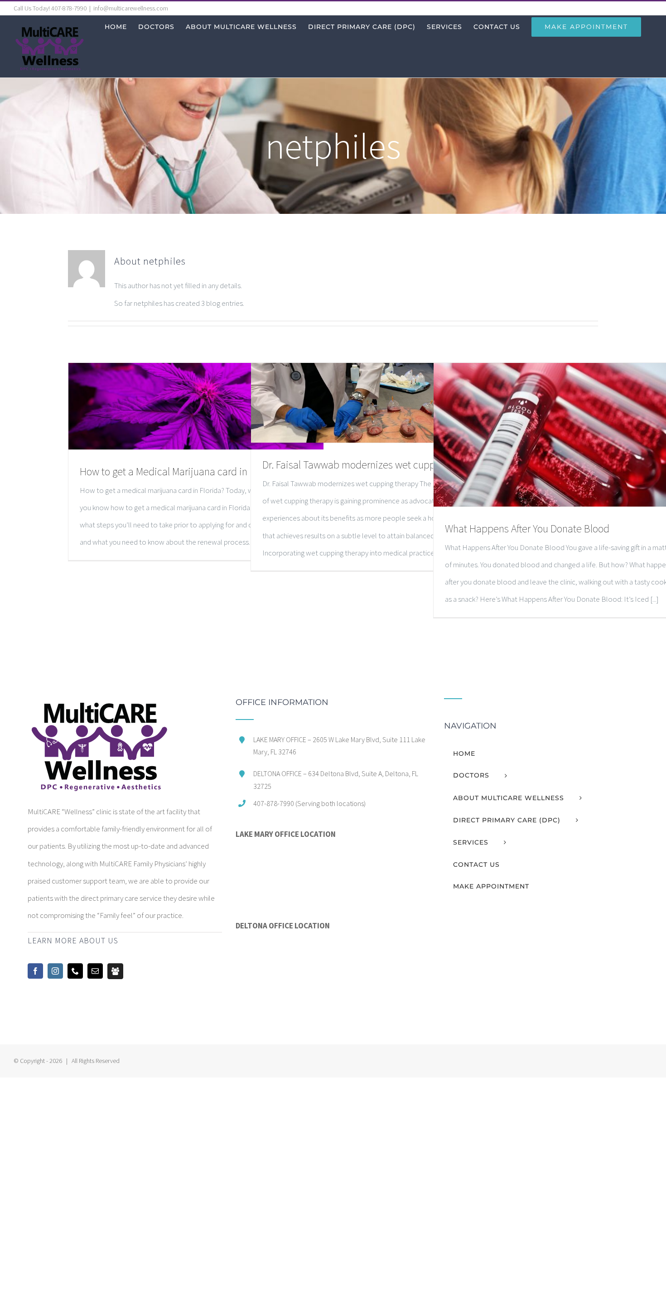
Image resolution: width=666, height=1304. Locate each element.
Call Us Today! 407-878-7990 (50, 8)
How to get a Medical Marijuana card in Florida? (182, 471)
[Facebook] (35, 971)
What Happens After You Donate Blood (527, 529)
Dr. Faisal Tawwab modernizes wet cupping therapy (373, 465)
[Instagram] (55, 971)
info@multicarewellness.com (130, 8)
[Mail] (95, 971)
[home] (98, 707)
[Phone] (75, 971)
